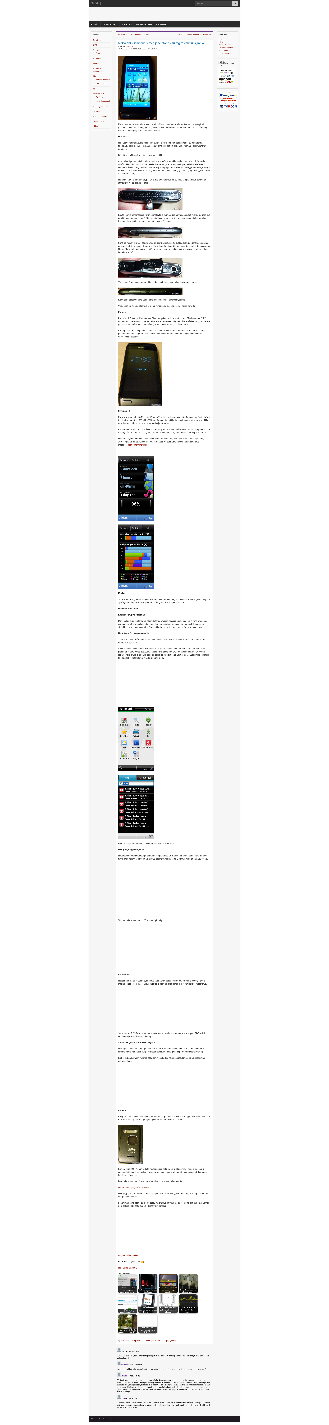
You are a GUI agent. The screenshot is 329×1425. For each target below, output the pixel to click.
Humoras (97, 59)
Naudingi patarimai (100, 107)
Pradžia (95, 24)
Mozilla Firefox (99, 94)
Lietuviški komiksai (226, 48)
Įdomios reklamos (103, 79)
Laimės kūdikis (224, 53)
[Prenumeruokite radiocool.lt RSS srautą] (92, 3)
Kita (94, 76)
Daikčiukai (129, 47)
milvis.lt (221, 42)
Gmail (98, 53)
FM (138, 1341)
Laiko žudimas (101, 83)
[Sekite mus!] (96, 3)
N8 (153, 1341)
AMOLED (125, 1341)
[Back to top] (323, 1419)
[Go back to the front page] (164, 14)
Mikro (95, 89)
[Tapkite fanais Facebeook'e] (101, 3)
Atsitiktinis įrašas (144, 24)
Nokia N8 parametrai (127, 1268)
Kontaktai (161, 24)
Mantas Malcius (224, 45)
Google (96, 50)
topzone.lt (222, 39)
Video (95, 126)
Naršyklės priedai (103, 101)
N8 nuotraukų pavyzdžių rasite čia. (134, 1187)
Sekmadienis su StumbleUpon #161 (135, 34)
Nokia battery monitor (136, 445)
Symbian (172, 1341)
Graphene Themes (109, 1419)
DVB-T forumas (110, 24)
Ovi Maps (164, 1341)
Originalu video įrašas (128, 1255)
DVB (95, 45)
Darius (127, 51)
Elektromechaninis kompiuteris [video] (193, 34)
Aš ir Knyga (223, 50)
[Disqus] (164, 1379)
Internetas (97, 64)
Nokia (157, 1341)
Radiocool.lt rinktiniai (101, 116)
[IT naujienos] (228, 100)
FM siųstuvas (146, 1341)
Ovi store (96, 111)
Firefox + (99, 97)
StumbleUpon (98, 121)
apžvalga (133, 1341)
